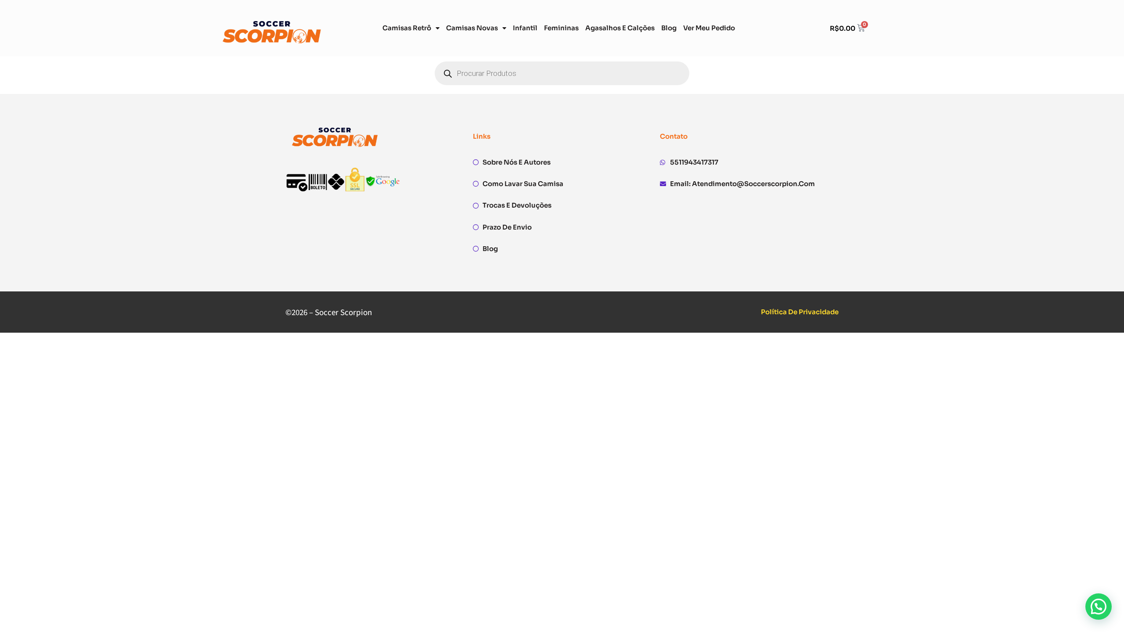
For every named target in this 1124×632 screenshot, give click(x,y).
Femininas (561, 28)
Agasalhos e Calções (620, 28)
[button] (1098, 606)
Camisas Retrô (406, 28)
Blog (669, 28)
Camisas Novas (472, 28)
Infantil (525, 28)
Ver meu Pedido (709, 28)
